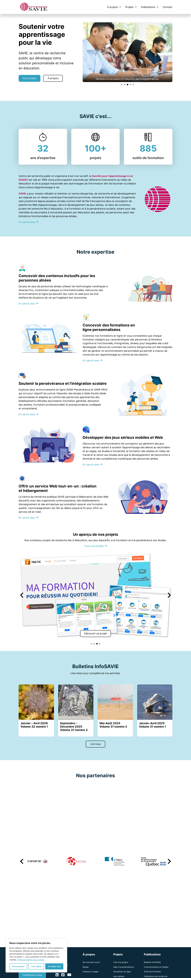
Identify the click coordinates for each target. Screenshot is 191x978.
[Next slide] (168, 595)
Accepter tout (54, 966)
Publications (148, 7)
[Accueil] (34, 6)
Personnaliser (18, 966)
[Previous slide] (22, 595)
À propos (112, 7)
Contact (167, 7)
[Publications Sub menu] (158, 7)
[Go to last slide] (22, 861)
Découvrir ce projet (95, 633)
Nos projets (29, 78)
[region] (36, 955)
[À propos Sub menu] (120, 7)
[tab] (122, 84)
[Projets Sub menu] (136, 7)
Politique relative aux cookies (31, 959)
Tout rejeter (36, 966)
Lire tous (95, 743)
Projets (129, 7)
